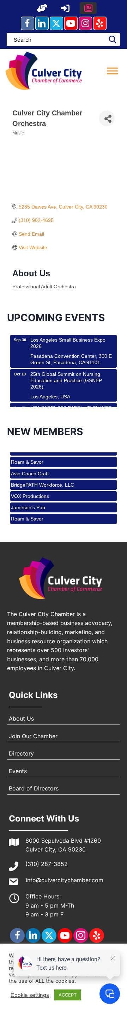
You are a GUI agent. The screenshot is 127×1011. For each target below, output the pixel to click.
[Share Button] (107, 118)
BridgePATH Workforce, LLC (42, 480)
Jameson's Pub (28, 503)
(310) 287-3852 (46, 863)
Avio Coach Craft (30, 469)
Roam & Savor (27, 458)
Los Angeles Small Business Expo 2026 (67, 339)
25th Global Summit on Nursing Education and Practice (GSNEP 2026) (66, 376)
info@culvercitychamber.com (64, 880)
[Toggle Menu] (112, 70)
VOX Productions (30, 492)
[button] (42, 8)
